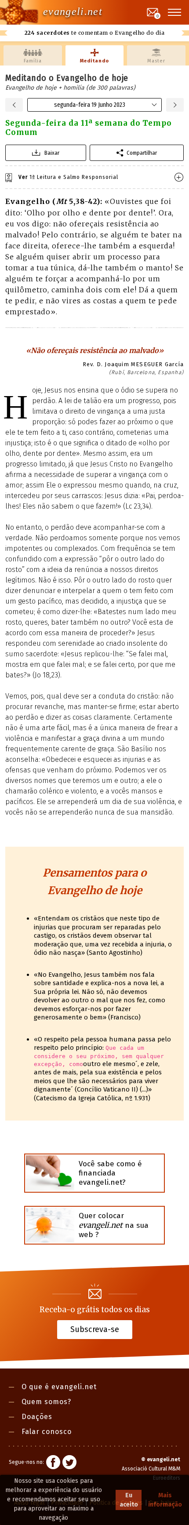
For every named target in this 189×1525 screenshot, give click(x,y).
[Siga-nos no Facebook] (53, 1463)
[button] (175, 12)
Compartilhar (142, 152)
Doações (37, 1416)
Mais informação (165, 1500)
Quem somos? (46, 1402)
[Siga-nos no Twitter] (69, 1463)
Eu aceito (129, 1500)
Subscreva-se (94, 1329)
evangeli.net (72, 11)
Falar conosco (47, 1431)
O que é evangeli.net (59, 1387)
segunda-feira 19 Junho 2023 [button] (89, 105)
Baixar (51, 152)
